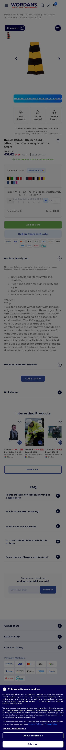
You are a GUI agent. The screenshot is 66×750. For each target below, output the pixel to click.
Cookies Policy (34, 724)
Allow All (33, 744)
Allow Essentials (33, 735)
